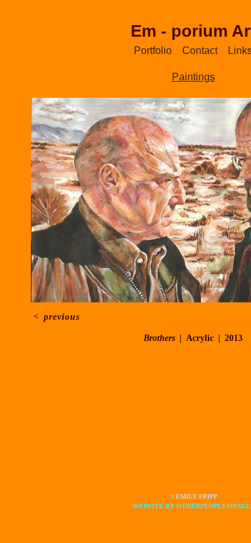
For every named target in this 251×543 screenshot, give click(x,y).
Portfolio (153, 50)
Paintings (193, 76)
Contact (200, 50)
